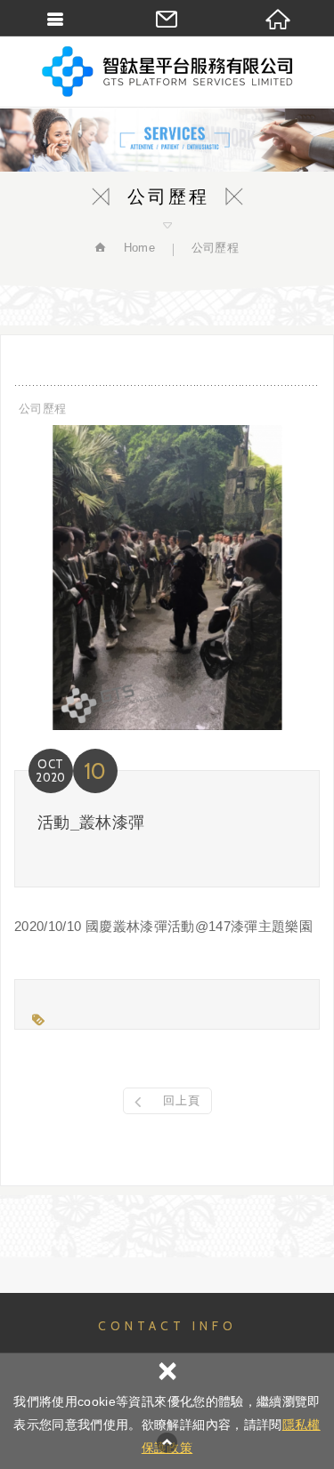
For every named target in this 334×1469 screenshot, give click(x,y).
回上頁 (181, 1100)
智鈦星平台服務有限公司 (167, 71)
